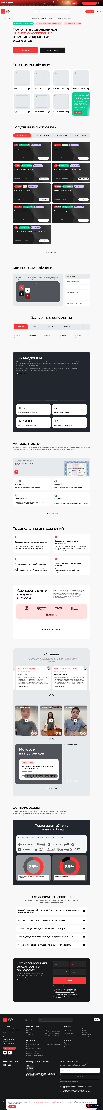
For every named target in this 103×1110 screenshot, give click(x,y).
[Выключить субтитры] (32, 733)
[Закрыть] (98, 3)
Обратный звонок (9, 1048)
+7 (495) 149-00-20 (8, 1043)
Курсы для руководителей (52, 1033)
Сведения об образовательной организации (72, 1031)
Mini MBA (28, 1032)
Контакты (70, 18)
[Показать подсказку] (37, 327)
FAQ (65, 1046)
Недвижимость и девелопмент (53, 1044)
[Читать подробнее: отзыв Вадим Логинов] (23, 687)
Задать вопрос (52, 50)
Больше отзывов (51, 788)
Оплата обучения (87, 1036)
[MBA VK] (5, 1052)
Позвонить (90, 11)
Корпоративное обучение (52, 1035)
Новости (84, 1030)
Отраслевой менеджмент (33, 1050)
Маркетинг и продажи (32, 1053)
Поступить (25, 50)
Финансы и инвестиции (32, 1051)
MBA (27, 1030)
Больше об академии (51, 513)
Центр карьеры (86, 1034)
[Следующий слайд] (53, 695)
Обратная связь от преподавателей (77, 297)
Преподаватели (68, 1033)
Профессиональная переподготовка (50, 1029)
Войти (99, 11)
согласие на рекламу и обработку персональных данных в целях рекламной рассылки (67, 996)
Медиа (65, 1043)
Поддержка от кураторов (74, 303)
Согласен (12, 1106)
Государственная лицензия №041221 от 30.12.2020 (40, 1062)
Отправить (69, 980)
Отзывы (84, 1032)
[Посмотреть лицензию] (16, 472)
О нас (65, 1029)
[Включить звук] (35, 733)
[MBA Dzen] (10, 1052)
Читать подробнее (27, 771)
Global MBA (29, 1034)
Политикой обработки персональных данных (46, 1102)
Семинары (43, 18)
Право (28, 1046)
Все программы (51, 252)
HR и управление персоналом (34, 1055)
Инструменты (67, 1044)
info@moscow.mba (8, 1032)
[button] (73, 964)
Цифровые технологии (32, 1044)
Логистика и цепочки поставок (53, 1043)
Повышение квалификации (52, 1031)
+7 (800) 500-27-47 (8, 1040)
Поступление (71, 276)
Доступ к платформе (73, 281)
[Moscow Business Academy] (5, 11)
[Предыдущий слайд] (50, 695)
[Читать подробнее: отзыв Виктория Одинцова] (59, 687)
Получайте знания (72, 287)
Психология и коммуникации (34, 1048)
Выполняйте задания (73, 292)
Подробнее (78, 112)
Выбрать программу (89, 3)
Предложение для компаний (51, 629)
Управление (29, 1043)
